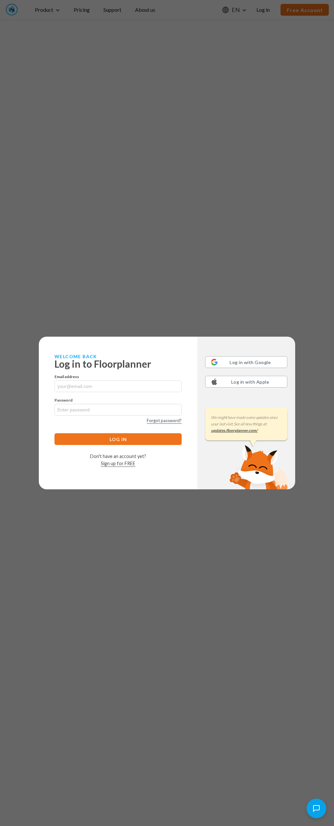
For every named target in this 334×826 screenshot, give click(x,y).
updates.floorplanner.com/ (234, 430)
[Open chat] (316, 808)
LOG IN (118, 439)
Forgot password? (164, 420)
